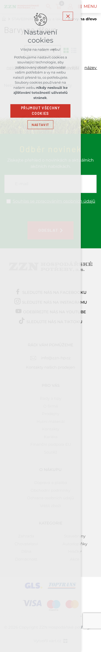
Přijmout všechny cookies (40, 111)
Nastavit (40, 125)
